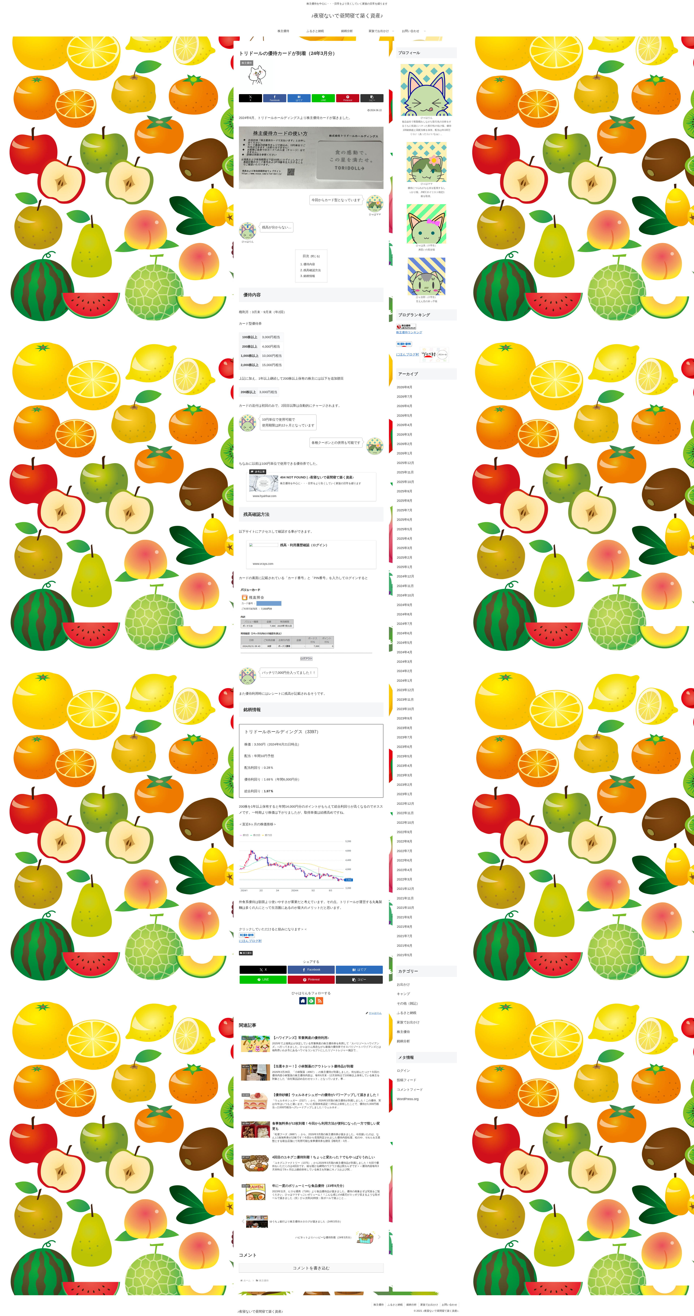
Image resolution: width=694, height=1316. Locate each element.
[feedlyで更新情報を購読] (311, 1000)
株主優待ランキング (409, 332)
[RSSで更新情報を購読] (319, 1000)
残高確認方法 (312, 270)
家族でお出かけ (429, 1304)
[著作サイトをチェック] (303, 1000)
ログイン (403, 1070)
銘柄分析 (411, 1304)
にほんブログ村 (250, 941)
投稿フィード (406, 1080)
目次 (306, 256)
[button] (372, 98)
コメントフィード (410, 1089)
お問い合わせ (449, 1304)
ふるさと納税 (395, 1304)
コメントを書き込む (311, 1268)
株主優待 (247, 953)
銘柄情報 (309, 276)
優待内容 (309, 264)
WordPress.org (408, 1099)
